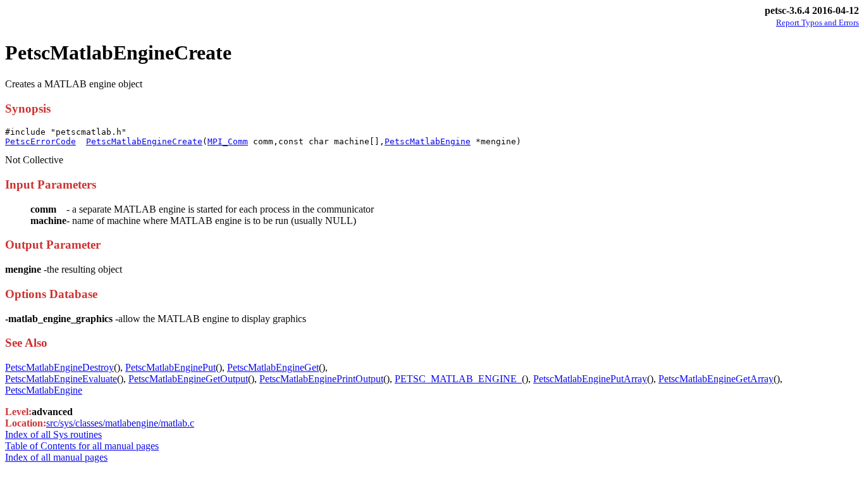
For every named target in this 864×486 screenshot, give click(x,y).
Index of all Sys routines (53, 434)
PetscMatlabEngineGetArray (716, 378)
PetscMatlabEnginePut (170, 367)
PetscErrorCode (40, 141)
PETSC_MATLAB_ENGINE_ (458, 378)
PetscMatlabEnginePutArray (590, 378)
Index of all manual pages (56, 457)
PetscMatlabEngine (428, 141)
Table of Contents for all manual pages (82, 445)
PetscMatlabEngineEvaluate (61, 378)
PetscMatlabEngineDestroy (59, 367)
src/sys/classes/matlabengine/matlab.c (120, 423)
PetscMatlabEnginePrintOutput (321, 378)
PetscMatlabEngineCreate (144, 141)
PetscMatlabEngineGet (273, 367)
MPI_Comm (227, 141)
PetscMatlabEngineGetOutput (188, 378)
